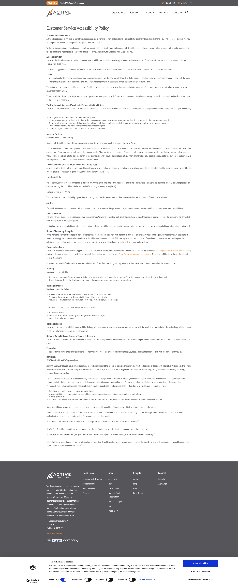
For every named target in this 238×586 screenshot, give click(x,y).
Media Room (113, 510)
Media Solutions (89, 488)
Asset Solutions (89, 483)
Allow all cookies (200, 563)
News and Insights (115, 501)
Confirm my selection (200, 571)
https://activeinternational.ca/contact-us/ (135, 254)
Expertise (86, 493)
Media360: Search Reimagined (72, 2)
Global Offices (56, 533)
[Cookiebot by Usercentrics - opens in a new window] (33, 581)
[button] (186, 3)
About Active (113, 479)
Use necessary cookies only (200, 579)
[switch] (88, 580)
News (135, 488)
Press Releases (138, 493)
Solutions (134, 12)
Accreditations (113, 488)
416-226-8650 (170, 3)
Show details (146, 580)
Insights (148, 12)
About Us (162, 12)
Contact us (177, 12)
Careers (111, 506)
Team (110, 483)
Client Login (162, 483)
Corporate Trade (118, 12)
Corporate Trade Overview (92, 479)
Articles (136, 479)
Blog (135, 483)
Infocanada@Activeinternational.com (167, 250)
